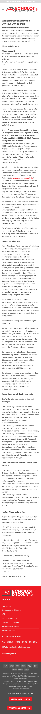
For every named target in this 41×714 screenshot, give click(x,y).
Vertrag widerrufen (19, 708)
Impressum (6, 606)
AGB (3, 614)
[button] (3, 9)
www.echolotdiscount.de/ (22, 178)
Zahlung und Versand (10, 622)
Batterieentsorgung (10, 626)
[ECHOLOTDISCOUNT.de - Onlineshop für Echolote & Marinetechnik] (20, 10)
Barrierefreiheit (8, 630)
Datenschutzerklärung (11, 610)
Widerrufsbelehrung (10, 618)
